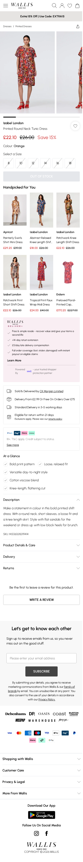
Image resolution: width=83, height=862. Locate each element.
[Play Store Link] (41, 815)
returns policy (55, 419)
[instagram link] (36, 833)
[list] (41, 74)
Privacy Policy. (46, 699)
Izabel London (13, 123)
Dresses (7, 26)
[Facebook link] (46, 833)
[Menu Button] (5, 5)
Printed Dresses (24, 26)
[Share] (77, 26)
